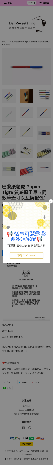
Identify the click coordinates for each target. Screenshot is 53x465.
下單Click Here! (26, 255)
